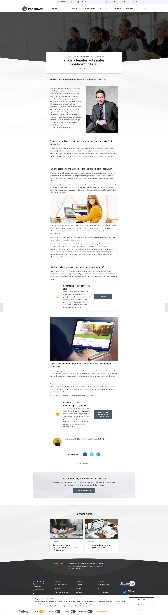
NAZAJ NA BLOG (85, 464)
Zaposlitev (79, 592)
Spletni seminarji (103, 592)
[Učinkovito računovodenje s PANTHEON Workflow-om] (1, 307)
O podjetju (79, 584)
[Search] (144, 8)
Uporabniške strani (103, 584)
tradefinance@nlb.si (102, 373)
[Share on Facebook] (85, 454)
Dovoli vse (141, 599)
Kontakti (78, 588)
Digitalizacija (68, 57)
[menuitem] (144, 8)
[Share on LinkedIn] (98, 454)
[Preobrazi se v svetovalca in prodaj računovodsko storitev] (166, 307)
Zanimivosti (100, 57)
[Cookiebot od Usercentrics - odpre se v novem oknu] (23, 611)
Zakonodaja (78, 57)
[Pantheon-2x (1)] (32, 8)
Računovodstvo (89, 57)
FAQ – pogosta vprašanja (62, 592)
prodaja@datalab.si (79, 2)
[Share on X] (92, 454)
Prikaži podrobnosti (102, 611)
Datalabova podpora (61, 584)
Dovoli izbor (141, 605)
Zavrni (141, 610)
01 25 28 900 (64, 2)
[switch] (57, 611)
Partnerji (57, 588)
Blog (99, 588)
